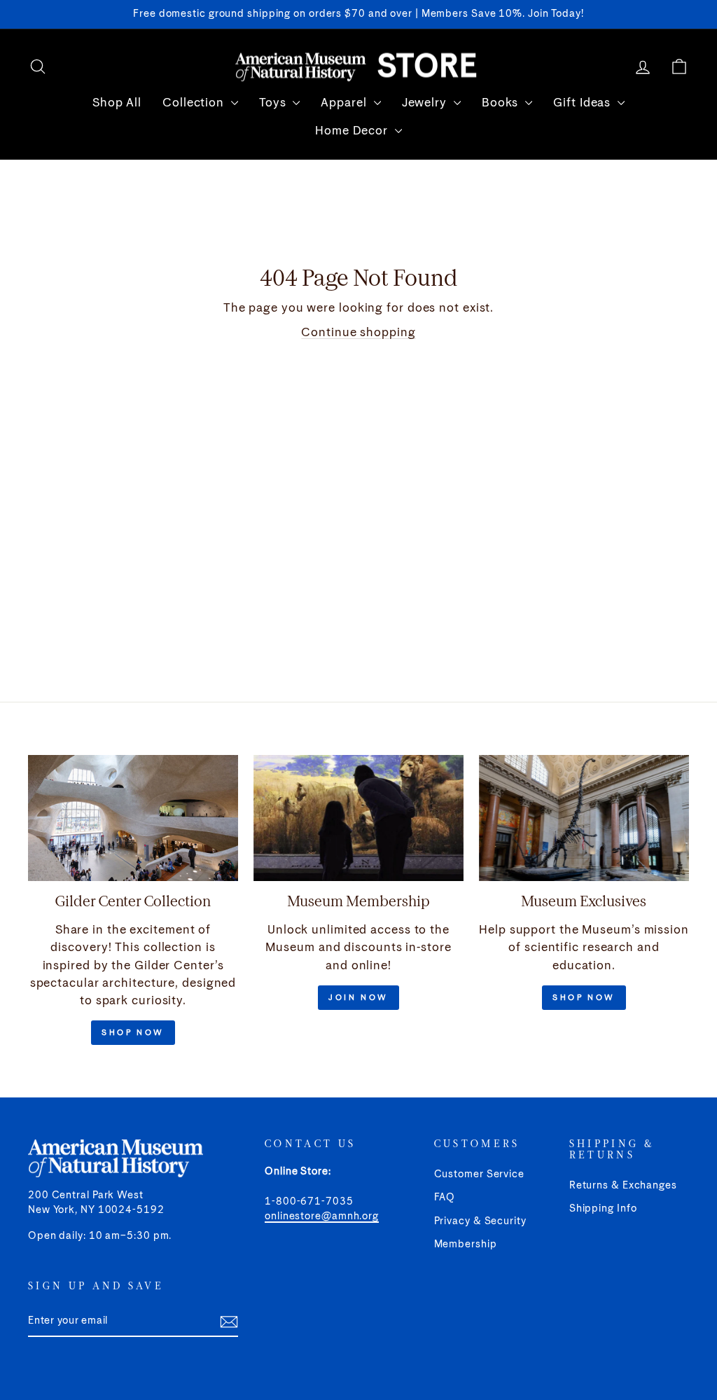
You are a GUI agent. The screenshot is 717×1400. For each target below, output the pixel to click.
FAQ (445, 1198)
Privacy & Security (480, 1221)
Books (502, 103)
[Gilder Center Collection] (133, 818)
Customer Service (479, 1174)
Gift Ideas (583, 103)
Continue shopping (358, 333)
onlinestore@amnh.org (322, 1216)
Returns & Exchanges (623, 1186)
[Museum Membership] (358, 818)
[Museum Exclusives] (584, 818)
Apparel (345, 103)
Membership (465, 1244)
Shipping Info (603, 1209)
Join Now (358, 998)
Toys (274, 103)
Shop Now (133, 1033)
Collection (195, 103)
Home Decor (353, 131)
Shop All (116, 103)
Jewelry (426, 103)
